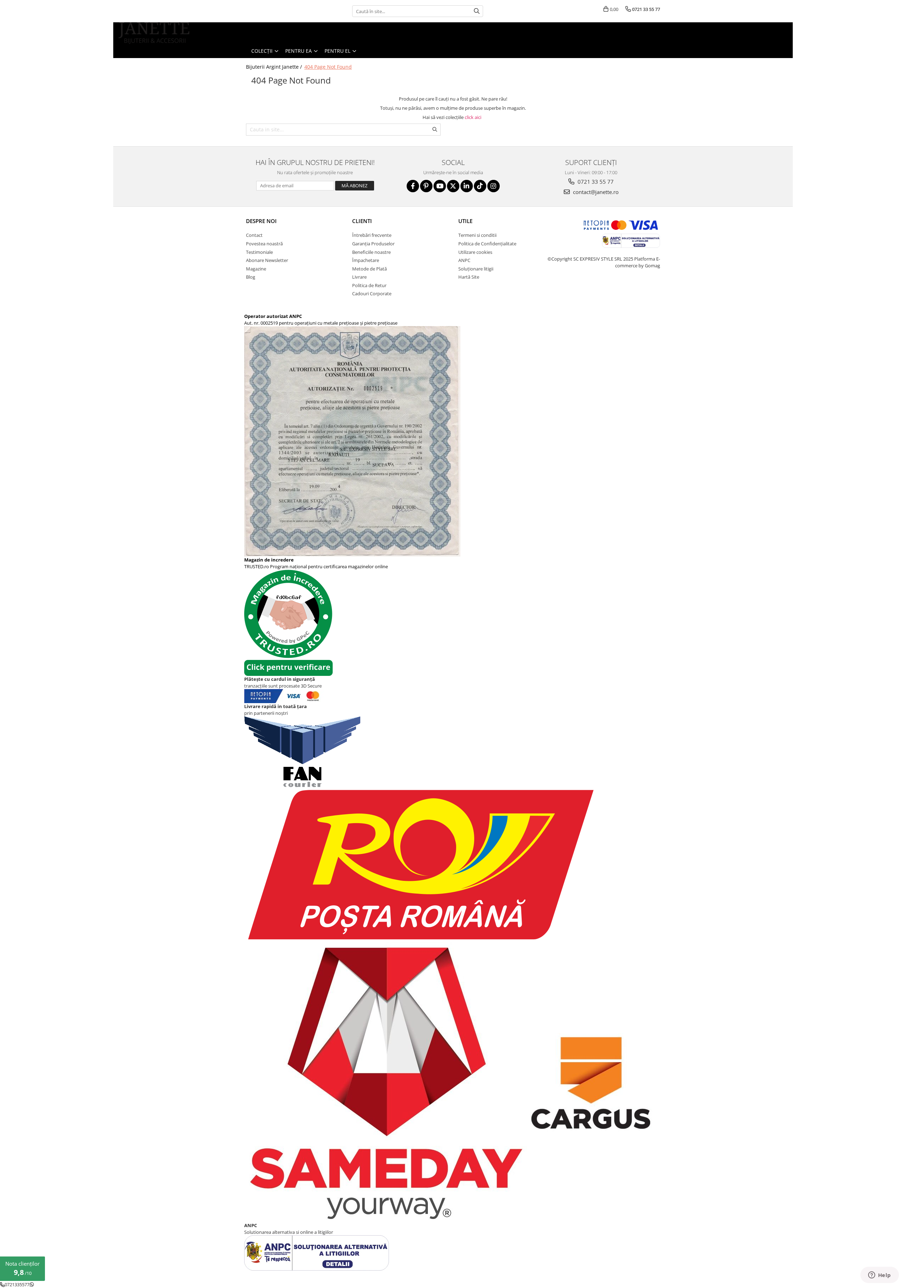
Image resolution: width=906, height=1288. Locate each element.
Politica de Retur (369, 285)
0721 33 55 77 (595, 181)
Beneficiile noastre (371, 252)
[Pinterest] (426, 186)
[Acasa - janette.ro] (154, 33)
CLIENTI (362, 220)
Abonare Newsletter (267, 260)
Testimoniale (259, 252)
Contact (254, 235)
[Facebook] (413, 186)
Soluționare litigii (475, 269)
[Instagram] (493, 186)
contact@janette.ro (595, 191)
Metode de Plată (369, 269)
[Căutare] (476, 11)
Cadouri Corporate (371, 293)
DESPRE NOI (261, 220)
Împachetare (365, 260)
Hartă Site (468, 277)
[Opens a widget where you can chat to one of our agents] (879, 1275)
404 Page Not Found (328, 66)
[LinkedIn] (466, 186)
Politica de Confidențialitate (487, 243)
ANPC (464, 260)
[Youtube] (440, 186)
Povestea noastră (264, 243)
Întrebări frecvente (371, 235)
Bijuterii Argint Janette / (274, 66)
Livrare (359, 277)
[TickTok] (480, 186)
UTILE (465, 220)
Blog (250, 277)
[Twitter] (453, 186)
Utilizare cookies (475, 252)
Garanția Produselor (373, 243)
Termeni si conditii (477, 235)
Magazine (256, 269)
